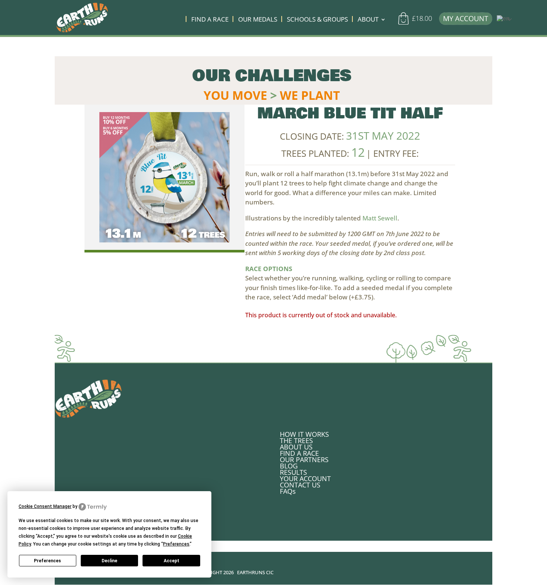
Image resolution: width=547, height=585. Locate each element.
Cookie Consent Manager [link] (45, 506)
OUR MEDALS (257, 20)
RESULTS (293, 472)
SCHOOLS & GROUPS (317, 20)
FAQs (288, 491)
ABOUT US (296, 446)
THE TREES (296, 440)
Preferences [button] (176, 544)
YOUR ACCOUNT (305, 478)
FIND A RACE (209, 20)
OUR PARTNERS (304, 459)
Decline (109, 560)
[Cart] (406, 21)
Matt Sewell (379, 218)
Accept (171, 560)
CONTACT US (300, 484)
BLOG (289, 465)
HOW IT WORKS (304, 434)
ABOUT (368, 20)
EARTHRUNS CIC (255, 572)
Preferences (47, 560)
